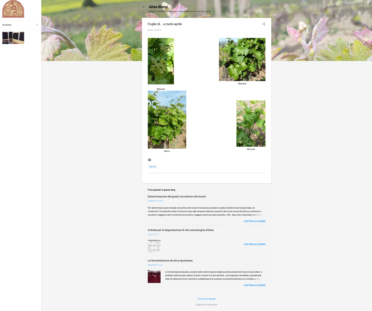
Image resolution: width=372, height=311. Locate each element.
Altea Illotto (158, 7)
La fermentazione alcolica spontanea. (170, 260)
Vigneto (152, 166)
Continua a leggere (254, 221)
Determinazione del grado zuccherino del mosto (177, 196)
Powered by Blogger (206, 299)
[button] (263, 24)
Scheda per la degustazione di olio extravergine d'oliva (181, 230)
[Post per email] (149, 161)
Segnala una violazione (206, 304)
